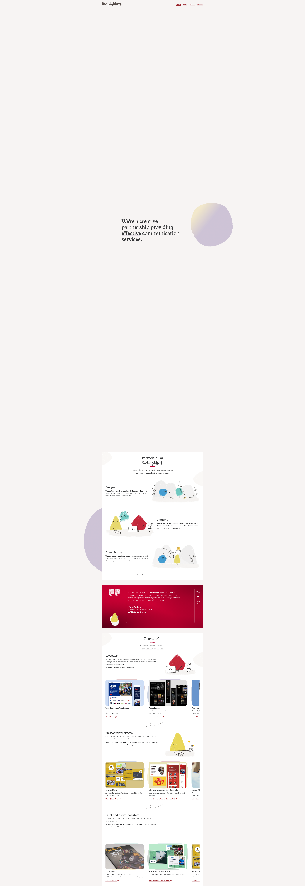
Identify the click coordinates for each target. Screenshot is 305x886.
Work (185, 4)
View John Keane (161, 717)
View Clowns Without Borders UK (167, 799)
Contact (200, 4)
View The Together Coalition (121, 717)
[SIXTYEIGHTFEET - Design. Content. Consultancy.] (112, 4)
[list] (163, 606)
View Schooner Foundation (164, 880)
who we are (147, 575)
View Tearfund (116, 880)
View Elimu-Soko (117, 799)
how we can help (162, 575)
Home (178, 4)
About (192, 4)
